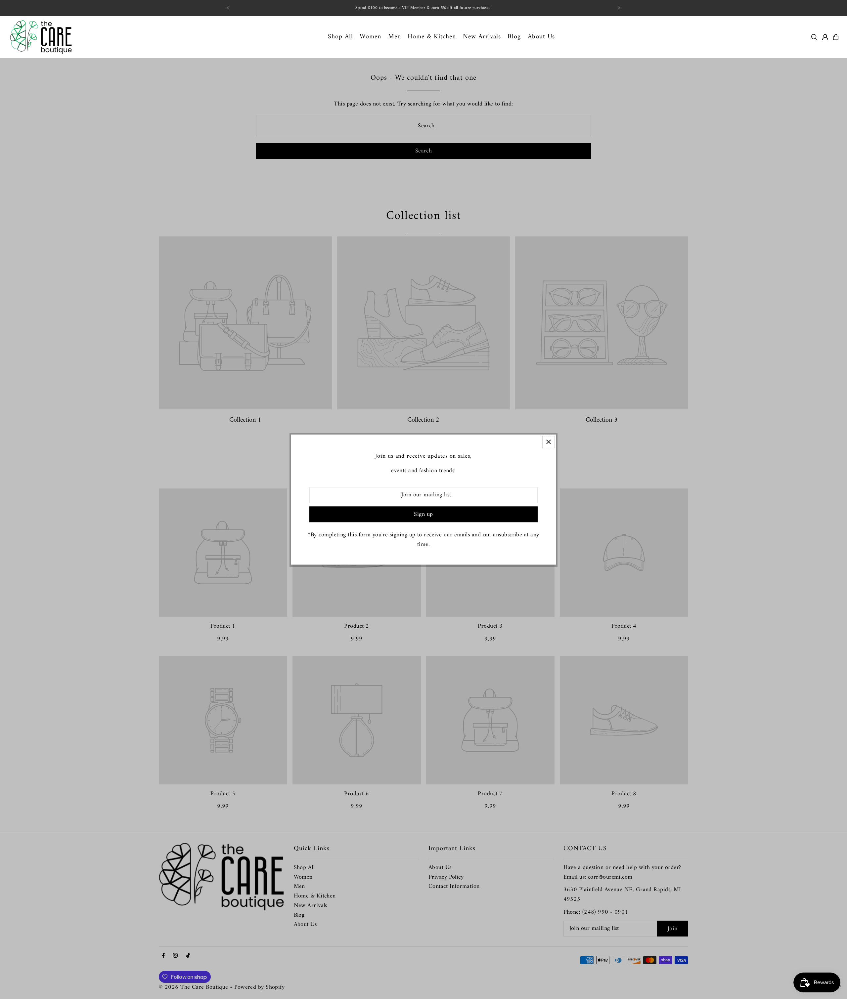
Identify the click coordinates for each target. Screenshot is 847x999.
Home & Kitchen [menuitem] (432, 37)
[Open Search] (814, 37)
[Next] (618, 8)
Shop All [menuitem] (340, 37)
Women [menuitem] (370, 37)
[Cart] (835, 37)
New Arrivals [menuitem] (482, 37)
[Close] (548, 442)
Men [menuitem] (394, 37)
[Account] (825, 37)
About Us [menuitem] (541, 37)
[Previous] (228, 8)
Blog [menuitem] (514, 37)
